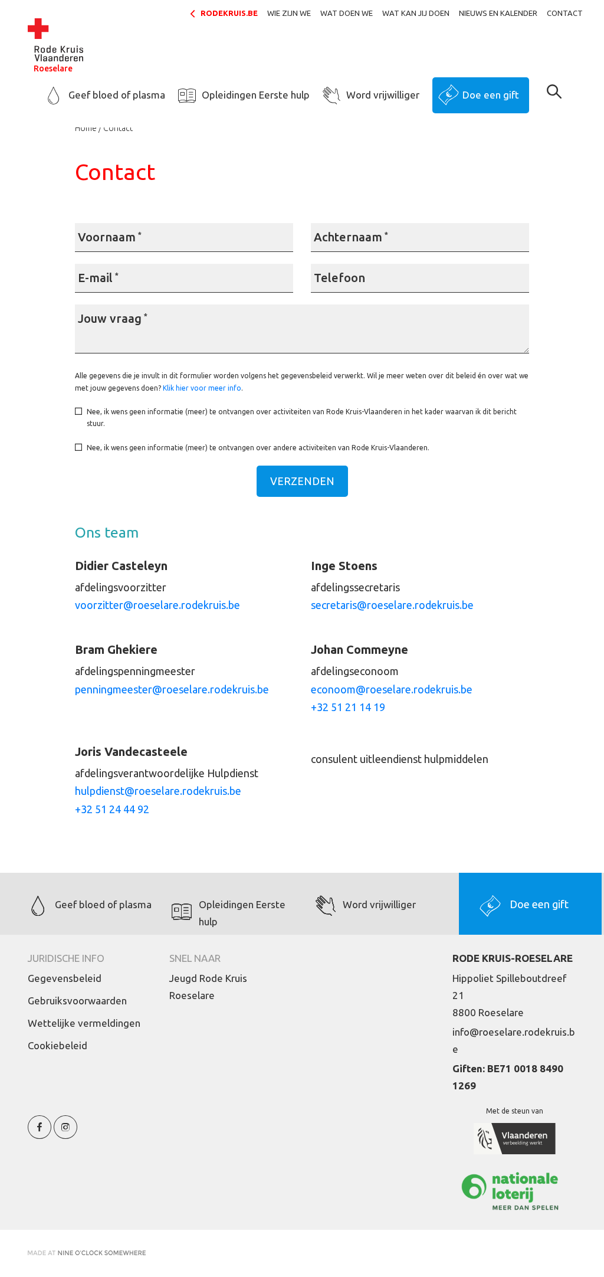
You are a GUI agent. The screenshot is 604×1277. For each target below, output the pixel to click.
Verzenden (302, 481)
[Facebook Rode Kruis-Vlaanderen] (39, 1134)
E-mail (98, 277)
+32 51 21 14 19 (348, 707)
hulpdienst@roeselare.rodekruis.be (158, 791)
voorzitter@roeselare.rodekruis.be (157, 605)
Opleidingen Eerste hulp (256, 94)
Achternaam (351, 237)
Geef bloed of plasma (116, 94)
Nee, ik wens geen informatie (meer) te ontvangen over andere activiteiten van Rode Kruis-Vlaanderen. (258, 447)
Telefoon (339, 277)
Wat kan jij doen (415, 13)
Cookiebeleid (57, 1045)
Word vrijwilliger (382, 94)
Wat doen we (346, 13)
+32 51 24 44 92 (112, 809)
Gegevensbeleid (64, 978)
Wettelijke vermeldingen (84, 1023)
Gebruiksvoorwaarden (77, 1000)
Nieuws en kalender (498, 13)
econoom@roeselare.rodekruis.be (391, 689)
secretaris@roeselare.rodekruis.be (392, 605)
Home (86, 128)
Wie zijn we (289, 13)
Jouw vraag (112, 318)
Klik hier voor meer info (202, 388)
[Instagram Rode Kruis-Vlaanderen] (65, 1134)
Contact (565, 13)
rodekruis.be (229, 13)
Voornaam (110, 237)
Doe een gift (490, 94)
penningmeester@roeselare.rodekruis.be (172, 689)
